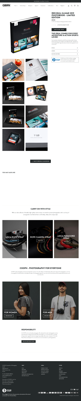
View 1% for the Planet (12, 395)
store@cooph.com (8, 375)
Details (53, 48)
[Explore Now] (21, 301)
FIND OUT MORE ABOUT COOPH (28, 341)
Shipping (62, 21)
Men (60, 369)
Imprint (43, 374)
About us (24, 372)
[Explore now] (60, 301)
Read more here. (71, 61)
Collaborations (63, 377)
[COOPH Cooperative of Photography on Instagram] (71, 389)
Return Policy (25, 375)
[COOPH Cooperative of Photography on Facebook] (72, 389)
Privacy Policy (45, 369)
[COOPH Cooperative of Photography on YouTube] (74, 389)
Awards (53, 51)
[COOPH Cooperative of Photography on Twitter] (76, 389)
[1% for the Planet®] (6, 391)
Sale (60, 375)
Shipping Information (27, 374)
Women (61, 371)
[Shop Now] (14, 239)
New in (60, 368)
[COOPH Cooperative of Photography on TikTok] (77, 389)
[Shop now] (40, 239)
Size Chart (24, 371)
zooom (77, 395)
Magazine (61, 379)
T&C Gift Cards (45, 371)
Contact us (4, 377)
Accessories (62, 374)
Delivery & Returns (56, 54)
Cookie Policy (44, 372)
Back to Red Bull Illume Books (41, 161)
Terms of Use (44, 368)
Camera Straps (63, 372)
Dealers (24, 369)
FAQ (23, 368)
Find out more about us (6, 384)
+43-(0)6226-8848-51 (8, 374)
